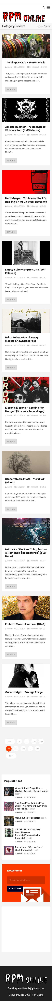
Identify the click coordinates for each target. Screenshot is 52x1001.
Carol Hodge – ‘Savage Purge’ (24, 692)
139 (41, 741)
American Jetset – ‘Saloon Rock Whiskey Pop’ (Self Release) (25, 128)
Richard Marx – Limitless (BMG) (25, 624)
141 (15, 749)
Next (11, 756)
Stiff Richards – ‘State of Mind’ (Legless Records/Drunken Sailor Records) (28, 834)
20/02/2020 (20, 697)
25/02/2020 (20, 416)
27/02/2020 (20, 278)
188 (37, 749)
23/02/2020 (20, 561)
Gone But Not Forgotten (27, 817)
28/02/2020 (20, 206)
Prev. (10, 741)
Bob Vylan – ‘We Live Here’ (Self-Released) (28, 848)
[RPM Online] (23, 17)
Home (39, 26)
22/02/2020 (20, 629)
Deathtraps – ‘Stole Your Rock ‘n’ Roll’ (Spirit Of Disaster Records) (26, 200)
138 (34, 741)
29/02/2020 (20, 135)
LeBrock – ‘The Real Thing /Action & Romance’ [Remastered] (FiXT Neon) (26, 553)
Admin (19, 798)
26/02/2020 (20, 345)
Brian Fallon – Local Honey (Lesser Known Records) (22, 339)
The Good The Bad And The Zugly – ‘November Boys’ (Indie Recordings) (31, 806)
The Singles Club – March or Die (25, 62)
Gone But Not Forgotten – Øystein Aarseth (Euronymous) (31, 789)
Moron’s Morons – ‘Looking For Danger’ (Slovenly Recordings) (24, 409)
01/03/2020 (20, 67)
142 (23, 749)
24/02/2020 (20, 487)
